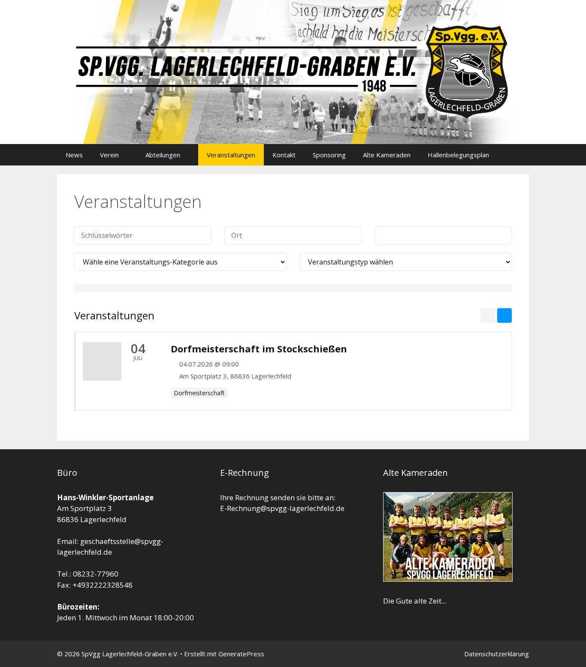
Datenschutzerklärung (496, 653)
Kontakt (284, 154)
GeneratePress (241, 653)
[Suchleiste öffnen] (516, 154)
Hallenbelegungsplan (458, 154)
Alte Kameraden (387, 154)
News (74, 154)
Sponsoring (329, 154)
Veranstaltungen (231, 154)
